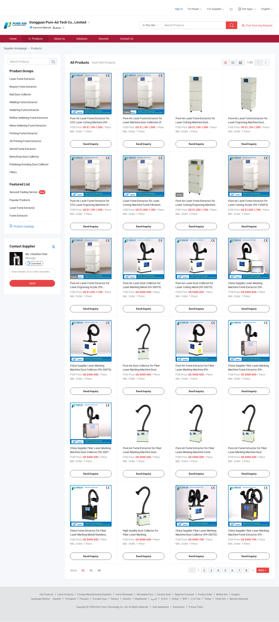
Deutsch (127, 598)
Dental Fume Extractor (22, 149)
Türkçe (207, 598)
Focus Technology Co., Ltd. (115, 606)
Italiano (115, 598)
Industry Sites (164, 594)
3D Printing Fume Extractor (25, 141)
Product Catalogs (23, 226)
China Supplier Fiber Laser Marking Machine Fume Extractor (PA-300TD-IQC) (248, 534)
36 (91, 570)
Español (57, 598)
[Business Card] (53, 246)
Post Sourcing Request (259, 25)
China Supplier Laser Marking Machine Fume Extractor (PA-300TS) (245, 287)
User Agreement (161, 606)
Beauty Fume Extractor (23, 86)
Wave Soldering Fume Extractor (27, 125)
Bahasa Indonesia (239, 598)
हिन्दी (185, 598)
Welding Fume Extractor (23, 102)
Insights (235, 594)
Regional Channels (184, 594)
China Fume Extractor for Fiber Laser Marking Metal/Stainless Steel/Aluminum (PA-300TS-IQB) (89, 534)
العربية (154, 598)
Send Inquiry (90, 143)
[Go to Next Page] (265, 62)
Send (32, 283)
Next (261, 570)
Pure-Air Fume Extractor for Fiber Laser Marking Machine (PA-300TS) (195, 369)
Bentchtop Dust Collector (24, 156)
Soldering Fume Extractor (24, 110)
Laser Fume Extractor (22, 79)
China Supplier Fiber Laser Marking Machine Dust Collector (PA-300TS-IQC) (90, 452)
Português (70, 598)
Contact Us (126, 38)
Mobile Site (221, 594)
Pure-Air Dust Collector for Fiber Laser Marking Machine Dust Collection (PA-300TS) (141, 369)
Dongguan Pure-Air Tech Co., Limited (57, 22)
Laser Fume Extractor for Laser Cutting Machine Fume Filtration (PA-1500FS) (142, 204)
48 (99, 570)
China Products (65, 594)
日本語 (175, 598)
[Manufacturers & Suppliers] (28, 7)
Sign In (179, 9)
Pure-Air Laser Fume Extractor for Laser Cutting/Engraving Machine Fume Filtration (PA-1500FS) (195, 204)
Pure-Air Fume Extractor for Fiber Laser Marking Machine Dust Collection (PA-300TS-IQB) (247, 452)
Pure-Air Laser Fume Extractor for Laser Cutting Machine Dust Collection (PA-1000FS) (195, 122)
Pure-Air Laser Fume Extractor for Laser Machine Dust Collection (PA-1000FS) (143, 122)
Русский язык (100, 598)
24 (82, 570)
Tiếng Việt (220, 598)
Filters (13, 172)
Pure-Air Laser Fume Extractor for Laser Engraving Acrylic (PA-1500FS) (90, 287)
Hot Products (46, 594)
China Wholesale (124, 594)
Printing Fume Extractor (23, 133)
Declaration (179, 606)
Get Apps (247, 9)
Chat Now (36, 263)
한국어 (164, 598)
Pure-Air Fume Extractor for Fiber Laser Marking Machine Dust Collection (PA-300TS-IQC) (142, 452)
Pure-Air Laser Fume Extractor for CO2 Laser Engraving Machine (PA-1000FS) (90, 204)
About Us (59, 38)
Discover (104, 38)
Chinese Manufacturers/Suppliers (94, 594)
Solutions (81, 38)
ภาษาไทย (195, 598)
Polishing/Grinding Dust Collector (29, 164)
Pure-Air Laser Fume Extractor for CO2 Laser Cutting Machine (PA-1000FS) (90, 122)
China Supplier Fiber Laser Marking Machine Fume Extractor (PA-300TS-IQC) (248, 369)
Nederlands (141, 598)
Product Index (205, 594)
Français (84, 598)
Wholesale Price (145, 594)
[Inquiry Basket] (231, 9)
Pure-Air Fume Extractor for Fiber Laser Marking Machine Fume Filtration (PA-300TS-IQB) (195, 452)
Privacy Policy (196, 606)
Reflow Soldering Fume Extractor (28, 117)
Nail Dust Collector (20, 94)
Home (13, 38)
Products (37, 38)
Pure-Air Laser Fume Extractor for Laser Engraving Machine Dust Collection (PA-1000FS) (248, 122)
